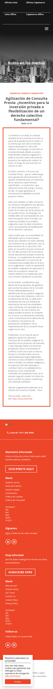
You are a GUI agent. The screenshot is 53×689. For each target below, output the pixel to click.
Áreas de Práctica (13, 486)
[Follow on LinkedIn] (7, 541)
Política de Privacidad (15, 500)
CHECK (8, 520)
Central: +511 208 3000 (22, 432)
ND (6, 510)
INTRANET (10, 507)
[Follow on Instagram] (14, 541)
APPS (7, 518)
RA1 (7, 512)
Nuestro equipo (12, 489)
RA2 (7, 515)
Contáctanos (11, 493)
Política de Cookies (14, 496)
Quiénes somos (12, 482)
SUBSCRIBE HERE (20, 572)
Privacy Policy (11, 603)
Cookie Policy (11, 600)
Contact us (10, 596)
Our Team (10, 592)
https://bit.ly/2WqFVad (22, 398)
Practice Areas (12, 589)
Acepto (18, 681)
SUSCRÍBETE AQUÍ (21, 469)
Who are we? (11, 585)
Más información (12, 676)
